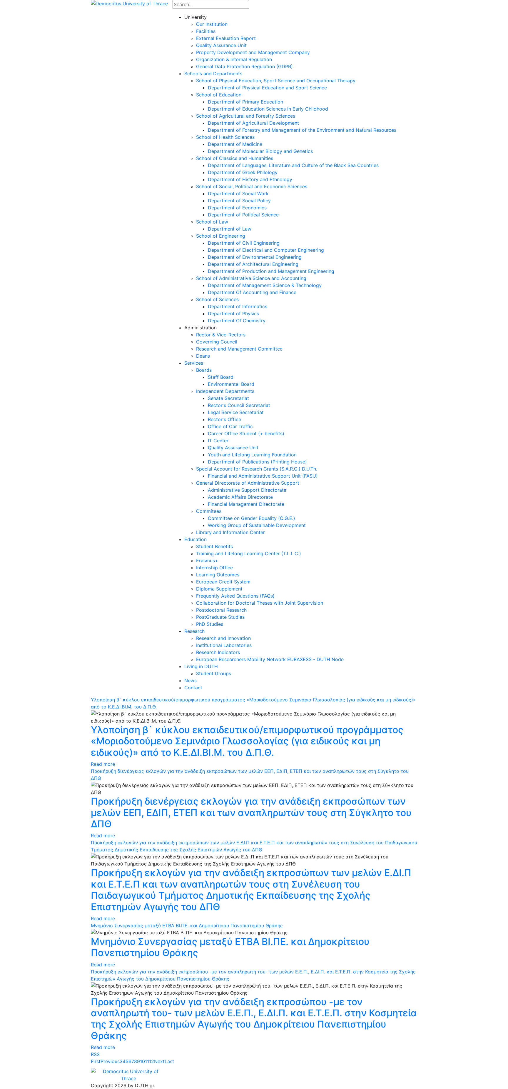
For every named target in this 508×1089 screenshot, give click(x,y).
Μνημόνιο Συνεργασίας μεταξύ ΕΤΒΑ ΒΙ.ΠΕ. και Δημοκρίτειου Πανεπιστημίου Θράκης (187, 925)
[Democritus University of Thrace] (129, 3)
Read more (103, 764)
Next (159, 1061)
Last (169, 1061)
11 (147, 1061)
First (96, 1061)
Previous (110, 1061)
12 (151, 1061)
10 (142, 1061)
